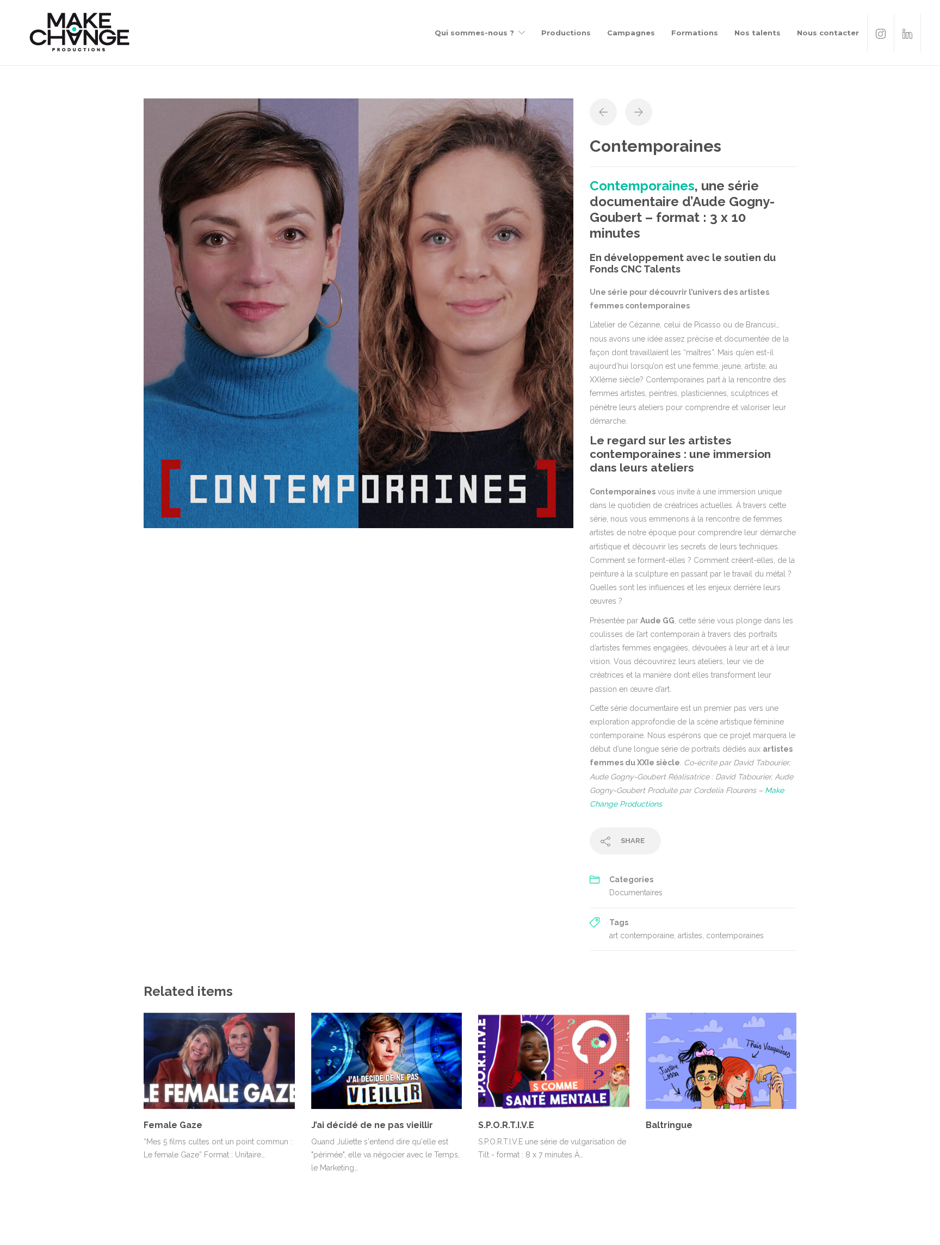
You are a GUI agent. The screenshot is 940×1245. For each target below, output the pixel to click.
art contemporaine (641, 935)
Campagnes (631, 32)
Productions (566, 32)
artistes (690, 935)
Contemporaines (642, 186)
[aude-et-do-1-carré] (358, 312)
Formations (694, 32)
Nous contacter (828, 32)
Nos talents (757, 32)
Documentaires (636, 892)
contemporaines (735, 935)
